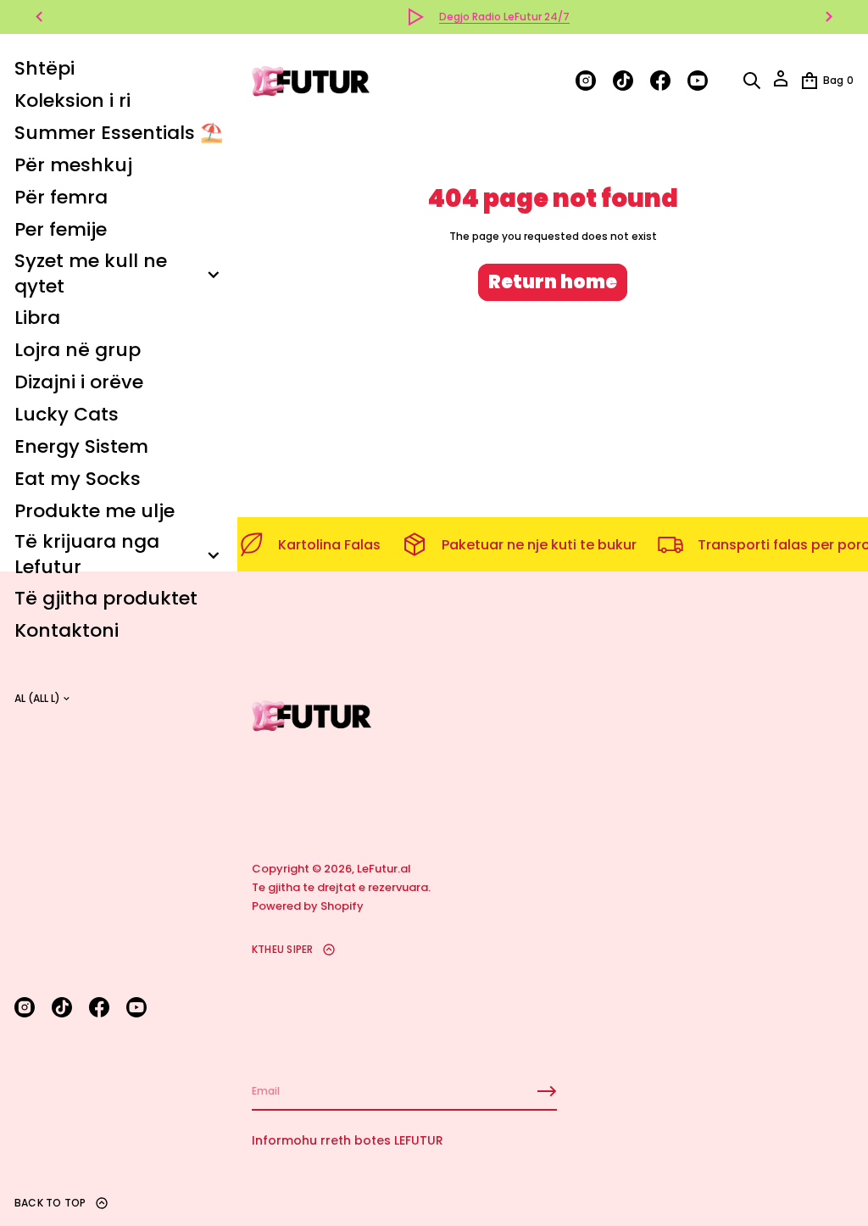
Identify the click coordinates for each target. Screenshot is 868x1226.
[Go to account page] (781, 84)
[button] (752, 80)
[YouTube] (136, 1007)
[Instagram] (24, 1007)
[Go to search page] (752, 80)
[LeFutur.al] (312, 80)
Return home (552, 282)
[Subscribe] (547, 1091)
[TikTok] (62, 1007)
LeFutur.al (384, 869)
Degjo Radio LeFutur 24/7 (451, 16)
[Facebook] (99, 1007)
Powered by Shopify (308, 906)
